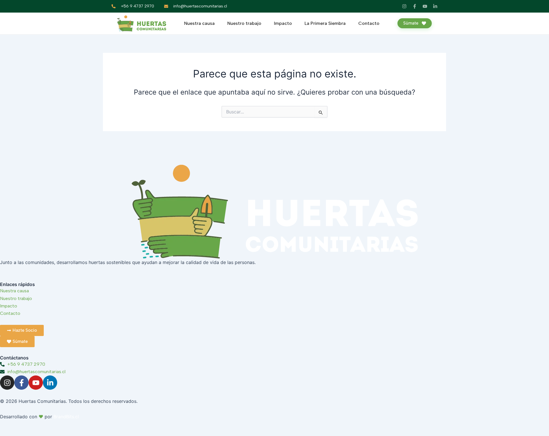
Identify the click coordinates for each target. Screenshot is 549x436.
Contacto (368, 23)
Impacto (283, 23)
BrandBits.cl (66, 416)
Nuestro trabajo (244, 23)
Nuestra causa (199, 23)
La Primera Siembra (325, 23)
